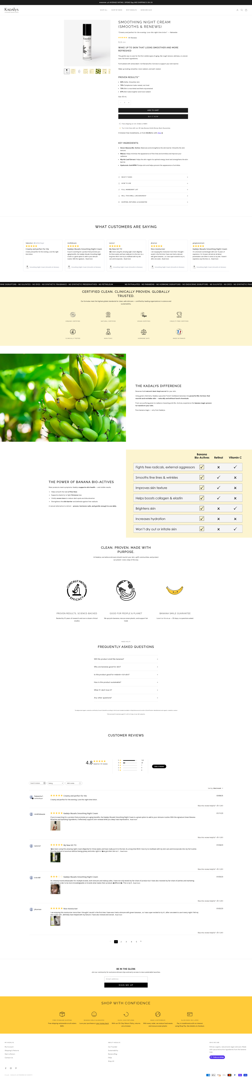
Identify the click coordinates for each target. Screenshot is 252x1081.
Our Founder (112, 1047)
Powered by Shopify (25, 1075)
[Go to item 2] (73, 71)
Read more (133, 819)
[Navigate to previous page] (111, 941)
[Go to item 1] (66, 71)
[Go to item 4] (85, 71)
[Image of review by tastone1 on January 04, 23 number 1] (55, 857)
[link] (43, 267)
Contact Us (9, 1058)
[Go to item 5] (92, 71)
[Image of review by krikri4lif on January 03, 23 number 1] (55, 889)
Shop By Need (116, 10)
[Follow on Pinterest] (16, 1068)
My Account (9, 1047)
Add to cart (153, 110)
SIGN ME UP (126, 985)
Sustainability (113, 1050)
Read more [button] (89, 259)
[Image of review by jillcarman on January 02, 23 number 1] (55, 921)
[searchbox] (36, 783)
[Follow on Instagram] (11, 1068)
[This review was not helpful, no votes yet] (221, 806)
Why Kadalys (131, 10)
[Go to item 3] (79, 71)
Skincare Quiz (146, 10)
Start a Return (10, 1054)
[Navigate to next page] (141, 941)
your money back (102, 1023)
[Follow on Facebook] (6, 1068)
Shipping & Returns (12, 1050)
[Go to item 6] (98, 71)
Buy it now (153, 116)
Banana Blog (112, 1054)
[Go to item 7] (104, 71)
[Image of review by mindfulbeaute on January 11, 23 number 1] (55, 826)
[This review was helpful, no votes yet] (217, 806)
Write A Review (159, 766)
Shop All (103, 10)
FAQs (110, 1058)
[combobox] (55, 783)
